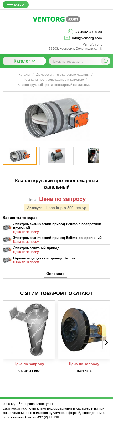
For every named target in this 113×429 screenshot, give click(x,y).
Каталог (22, 61)
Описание (55, 273)
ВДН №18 (84, 370)
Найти (105, 61)
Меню (19, 4)
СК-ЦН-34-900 (29, 370)
